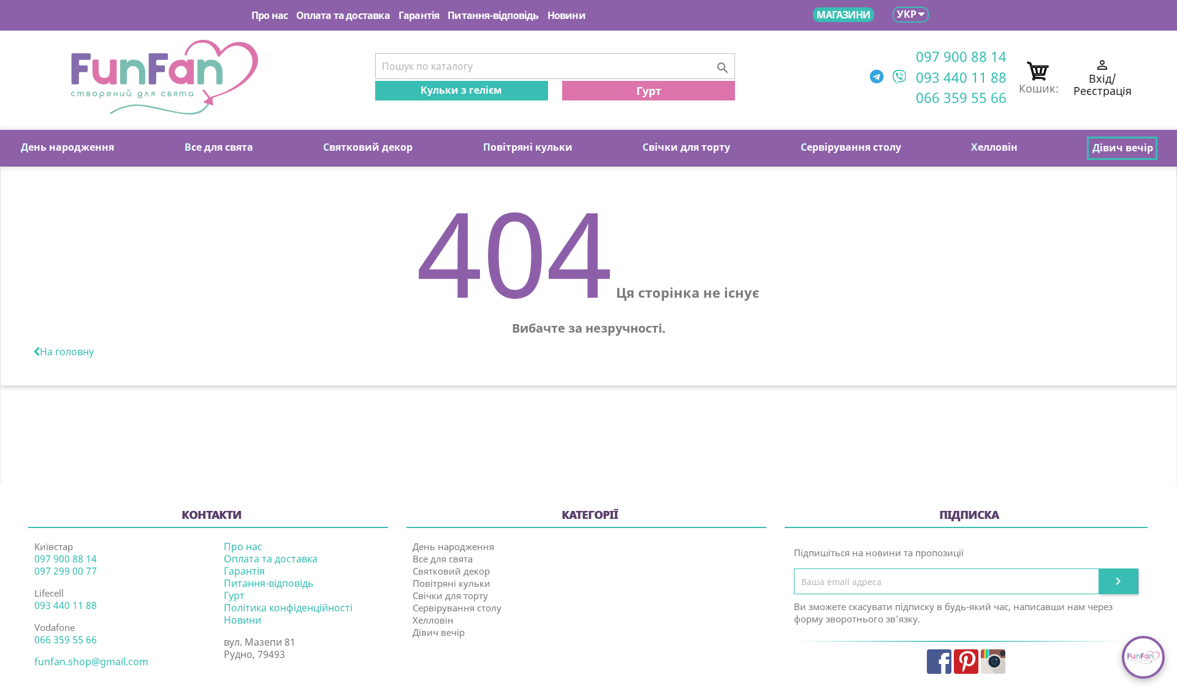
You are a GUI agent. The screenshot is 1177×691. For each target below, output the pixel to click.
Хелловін (433, 620)
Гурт (648, 91)
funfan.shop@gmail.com (91, 661)
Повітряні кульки (451, 583)
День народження (453, 546)
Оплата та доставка (343, 15)
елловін (994, 147)
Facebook (939, 661)
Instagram (993, 661)
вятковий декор (368, 147)
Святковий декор (451, 571)
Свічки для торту (450, 595)
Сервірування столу (457, 608)
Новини (566, 15)
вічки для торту (686, 147)
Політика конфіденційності (288, 607)
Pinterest (966, 661)
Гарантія (419, 15)
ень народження (67, 147)
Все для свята (443, 559)
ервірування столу (851, 147)
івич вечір (1122, 147)
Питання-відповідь (493, 15)
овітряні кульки (528, 147)
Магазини (843, 14)
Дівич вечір (439, 632)
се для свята (219, 147)
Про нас (269, 15)
